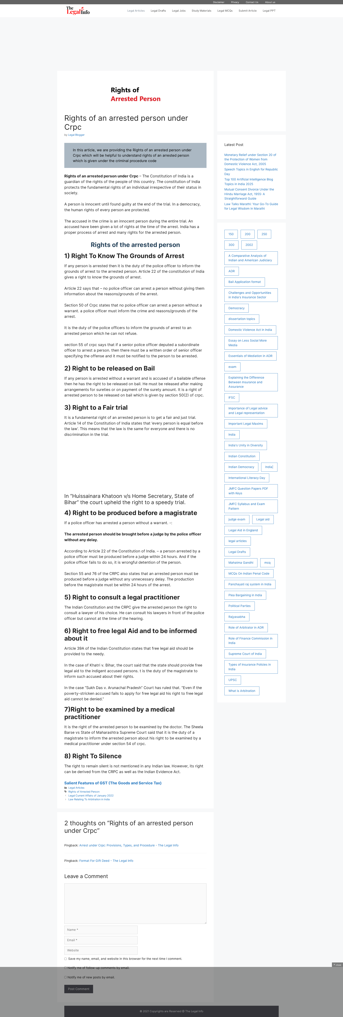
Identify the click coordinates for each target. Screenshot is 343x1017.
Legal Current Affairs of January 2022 (91, 795)
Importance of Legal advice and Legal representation (248, 410)
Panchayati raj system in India (249, 584)
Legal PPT (269, 10)
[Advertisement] (171, 42)
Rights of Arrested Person (84, 791)
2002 (249, 245)
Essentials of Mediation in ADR (250, 356)
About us (270, 2)
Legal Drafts (158, 10)
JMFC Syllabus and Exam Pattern (246, 506)
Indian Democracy (241, 467)
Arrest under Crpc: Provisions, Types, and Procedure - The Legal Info (128, 845)
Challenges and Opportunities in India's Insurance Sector (249, 295)
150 (231, 234)
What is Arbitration (241, 691)
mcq (267, 562)
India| (269, 467)
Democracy (236, 308)
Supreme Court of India (245, 654)
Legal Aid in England (243, 530)
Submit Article (248, 10)
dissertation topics (241, 319)
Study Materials (201, 10)
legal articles (237, 541)
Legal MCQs (225, 10)
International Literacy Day (246, 478)
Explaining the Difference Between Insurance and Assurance (246, 382)
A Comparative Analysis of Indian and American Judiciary (250, 258)
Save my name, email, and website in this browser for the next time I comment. (125, 958)
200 (247, 234)
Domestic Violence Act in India (250, 330)
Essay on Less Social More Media (247, 343)
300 (231, 245)
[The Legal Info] (78, 10)
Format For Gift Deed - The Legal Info (106, 860)
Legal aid (263, 519)
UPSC (232, 680)
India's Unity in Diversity (245, 445)
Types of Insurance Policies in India (249, 667)
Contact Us (252, 2)
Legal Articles (136, 10)
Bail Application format (244, 282)
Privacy (235, 2)
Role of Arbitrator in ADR (246, 627)
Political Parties (239, 606)
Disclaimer (218, 2)
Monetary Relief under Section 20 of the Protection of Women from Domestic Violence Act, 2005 (250, 159)
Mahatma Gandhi (240, 562)
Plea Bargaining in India (245, 595)
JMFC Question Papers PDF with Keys (248, 491)
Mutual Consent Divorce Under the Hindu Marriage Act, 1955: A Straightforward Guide (249, 194)
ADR (231, 271)
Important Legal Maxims (245, 423)
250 (264, 234)
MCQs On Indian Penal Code (248, 573)
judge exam (236, 519)
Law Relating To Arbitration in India (89, 799)
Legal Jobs (179, 10)
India (231, 434)
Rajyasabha (236, 617)
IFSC (231, 397)
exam (232, 367)
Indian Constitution (241, 456)
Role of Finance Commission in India (250, 641)
